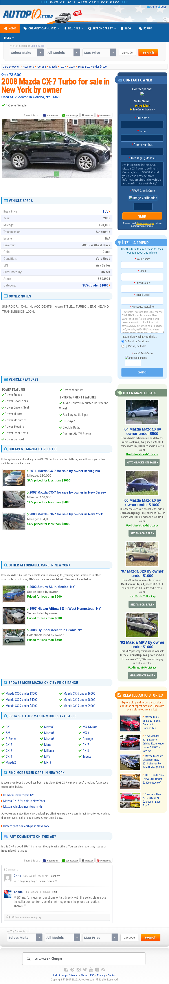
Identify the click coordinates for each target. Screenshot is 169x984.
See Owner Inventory (144, 109)
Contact (112, 975)
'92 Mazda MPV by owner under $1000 (142, 644)
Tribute (87, 757)
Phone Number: (142, 144)
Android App (59, 975)
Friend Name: (142, 283)
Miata (47, 745)
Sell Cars (74, 28)
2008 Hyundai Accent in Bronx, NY (55, 630)
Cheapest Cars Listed (42, 28)
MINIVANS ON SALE (141, 675)
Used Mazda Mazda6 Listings (142, 454)
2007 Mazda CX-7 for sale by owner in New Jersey (67, 492)
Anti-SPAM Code (142, 353)
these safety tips (145, 223)
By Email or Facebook (136, 341)
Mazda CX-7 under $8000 (79, 700)
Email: (142, 131)
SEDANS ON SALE (141, 533)
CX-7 (9, 751)
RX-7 (86, 745)
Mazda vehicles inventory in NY (22, 807)
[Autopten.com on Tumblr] (97, 969)
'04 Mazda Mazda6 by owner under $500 (142, 431)
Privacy (101, 975)
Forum (147, 28)
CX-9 (9, 757)
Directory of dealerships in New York (26, 826)
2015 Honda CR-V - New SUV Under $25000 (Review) (153, 778)
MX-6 (86, 733)
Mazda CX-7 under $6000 (79, 694)
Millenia (49, 751)
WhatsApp (72, 115)
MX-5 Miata (90, 727)
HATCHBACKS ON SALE (141, 462)
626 (8, 733)
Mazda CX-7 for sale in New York (24, 801)
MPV (47, 757)
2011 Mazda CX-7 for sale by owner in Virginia (64, 471)
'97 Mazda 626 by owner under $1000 (142, 573)
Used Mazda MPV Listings (142, 667)
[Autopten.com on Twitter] (85, 969)
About (84, 975)
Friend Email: (142, 294)
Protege (88, 739)
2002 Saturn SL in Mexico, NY (52, 587)
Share (153, 6)
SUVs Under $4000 (95, 285)
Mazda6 (49, 739)
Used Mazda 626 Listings (142, 596)
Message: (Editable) (142, 158)
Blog (128, 28)
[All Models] (63, 52)
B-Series (11, 739)
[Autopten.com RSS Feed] (103, 969)
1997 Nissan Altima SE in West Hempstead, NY (65, 608)
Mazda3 (49, 727)
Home (12, 28)
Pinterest (105, 115)
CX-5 (9, 745)
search (148, 52)
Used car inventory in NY (18, 795)
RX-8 (86, 751)
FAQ (92, 975)
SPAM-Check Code (142, 191)
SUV (105, 212)
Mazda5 (49, 733)
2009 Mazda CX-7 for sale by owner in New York (66, 514)
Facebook (52, 115)
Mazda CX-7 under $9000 (79, 706)
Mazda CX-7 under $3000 (21, 694)
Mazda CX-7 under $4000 (21, 700)
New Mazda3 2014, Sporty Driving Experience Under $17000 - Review (153, 743)
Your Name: (142, 259)
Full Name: (142, 118)
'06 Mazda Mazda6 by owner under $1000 (142, 502)
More (7, 37)
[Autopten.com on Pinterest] (72, 969)
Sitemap (73, 975)
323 (8, 727)
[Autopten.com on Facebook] (66, 969)
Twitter (88, 115)
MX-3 (47, 762)
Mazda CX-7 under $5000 (21, 706)
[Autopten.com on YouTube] (91, 969)
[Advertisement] (57, 185)
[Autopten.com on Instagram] (79, 969)
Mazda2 (11, 762)
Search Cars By (103, 28)
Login (164, 6)
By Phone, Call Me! (135, 346)
